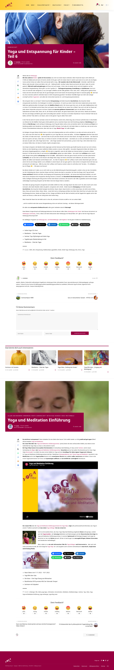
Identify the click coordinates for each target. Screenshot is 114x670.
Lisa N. (17, 425)
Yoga (83, 250)
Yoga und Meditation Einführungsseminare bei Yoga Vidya (52, 526)
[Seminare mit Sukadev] (17, 357)
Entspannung (39, 250)
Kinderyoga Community (29, 213)
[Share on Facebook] (18, 81)
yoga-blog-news (53, 594)
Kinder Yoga (65, 250)
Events (33, 415)
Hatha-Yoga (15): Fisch (31, 230)
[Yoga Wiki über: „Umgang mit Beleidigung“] (96, 357)
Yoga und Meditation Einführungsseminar (48, 443)
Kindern (35, 78)
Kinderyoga (34, 75)
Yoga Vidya (50, 546)
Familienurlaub (47, 250)
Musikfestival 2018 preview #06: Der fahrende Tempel (41, 581)
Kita (76, 250)
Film (36, 592)
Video (63, 415)
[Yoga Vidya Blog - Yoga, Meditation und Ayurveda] (8, 5)
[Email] (18, 97)
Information (51, 592)
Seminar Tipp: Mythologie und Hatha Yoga (37, 236)
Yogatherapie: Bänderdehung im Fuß (35, 239)
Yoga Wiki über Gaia (30, 575)
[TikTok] (108, 660)
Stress (79, 250)
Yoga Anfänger (51, 528)
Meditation (65, 592)
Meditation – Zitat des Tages (33, 233)
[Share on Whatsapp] (18, 89)
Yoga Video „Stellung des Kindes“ (67, 367)
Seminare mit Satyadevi (32, 584)
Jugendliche (54, 250)
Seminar (81, 592)
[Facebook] (101, 660)
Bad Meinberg (17, 415)
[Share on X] (18, 85)
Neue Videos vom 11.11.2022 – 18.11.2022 (37, 572)
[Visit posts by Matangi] (10, 62)
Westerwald (70, 415)
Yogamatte (36, 97)
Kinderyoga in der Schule (74, 211)
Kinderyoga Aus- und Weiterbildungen (48, 219)
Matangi (18, 62)
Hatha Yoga (50, 415)
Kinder (59, 250)
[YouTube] (103, 660)
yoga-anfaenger (44, 594)
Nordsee (58, 415)
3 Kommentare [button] (91, 635)
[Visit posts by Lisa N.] (10, 426)
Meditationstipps (73, 592)
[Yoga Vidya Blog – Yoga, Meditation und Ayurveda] (8, 660)
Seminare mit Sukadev (12, 367)
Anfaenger (32, 592)
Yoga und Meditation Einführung (31, 594)
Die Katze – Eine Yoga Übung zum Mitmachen (38, 578)
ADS (34, 250)
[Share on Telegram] (18, 93)
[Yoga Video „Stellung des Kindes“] (70, 357)
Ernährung (27, 415)
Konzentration (58, 592)
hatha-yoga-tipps (42, 592)
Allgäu (10, 415)
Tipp (84, 592)
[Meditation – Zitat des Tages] (44, 357)
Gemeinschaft (12, 47)
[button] (99, 5)
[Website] (97, 278)
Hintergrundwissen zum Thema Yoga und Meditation (73, 454)
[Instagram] (106, 660)
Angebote (64, 219)
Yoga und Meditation (37, 441)
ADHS (30, 250)
